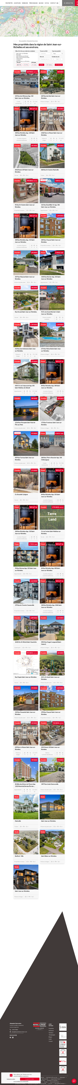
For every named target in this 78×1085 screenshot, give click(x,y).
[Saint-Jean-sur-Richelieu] (26, 53)
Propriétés (51, 1028)
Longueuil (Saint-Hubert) (56, 1079)
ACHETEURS (17, 3)
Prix (27, 64)
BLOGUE (41, 3)
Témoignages (52, 1034)
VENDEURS (25, 3)
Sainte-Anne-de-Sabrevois (33, 1083)
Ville (20, 64)
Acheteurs (51, 1030)
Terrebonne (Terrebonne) (20, 1083)
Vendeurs (51, 1032)
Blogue (50, 1037)
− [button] (2, 10)
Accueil (15, 41)
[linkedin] (12, 1037)
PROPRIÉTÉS (9, 3)
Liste (35, 64)
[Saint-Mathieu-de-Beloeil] (26, 56)
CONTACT (53, 3)
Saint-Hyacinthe (45, 1079)
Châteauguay (62, 1077)
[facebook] (10, 1037)
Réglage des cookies (11, 1079)
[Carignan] (26, 60)
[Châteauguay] (26, 58)
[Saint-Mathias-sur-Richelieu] (26, 61)
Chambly (46, 1082)
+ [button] (2, 8)
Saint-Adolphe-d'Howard (60, 1083)
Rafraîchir (59, 64)
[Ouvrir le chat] (74, 1081)
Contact (51, 1041)
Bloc (42, 64)
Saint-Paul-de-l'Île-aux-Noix (51, 1077)
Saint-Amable (43, 1083)
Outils (50, 1039)
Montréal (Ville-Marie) (54, 1082)
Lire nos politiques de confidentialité (21, 1081)
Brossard (50, 1083)
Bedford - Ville (42, 1080)
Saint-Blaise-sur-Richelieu (52, 1080)
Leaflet (76, 36)
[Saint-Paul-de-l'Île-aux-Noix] (26, 57)
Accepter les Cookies (29, 1079)
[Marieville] (26, 54)
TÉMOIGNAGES (33, 3)
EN (57, 3)
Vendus (50, 64)
